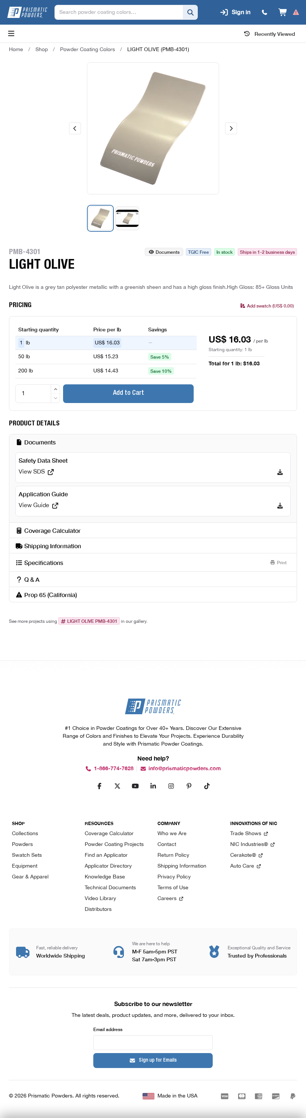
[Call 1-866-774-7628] (264, 12)
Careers (167, 899)
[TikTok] (206, 785)
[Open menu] (11, 33)
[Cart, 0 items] (289, 12)
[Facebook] (99, 785)
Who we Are (172, 834)
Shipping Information (181, 866)
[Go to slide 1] (100, 218)
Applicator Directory (108, 866)
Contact (166, 845)
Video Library (100, 899)
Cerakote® (243, 855)
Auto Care (242, 866)
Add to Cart (128, 393)
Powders (22, 845)
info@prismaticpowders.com (185, 768)
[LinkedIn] (153, 785)
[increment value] (55, 389)
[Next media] (231, 128)
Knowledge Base (105, 877)
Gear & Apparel (30, 877)
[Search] (190, 12)
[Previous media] (75, 128)
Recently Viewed (275, 33)
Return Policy (173, 855)
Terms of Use (172, 888)
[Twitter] (117, 785)
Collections (25, 834)
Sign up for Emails (158, 1060)
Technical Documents (110, 888)
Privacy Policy (174, 877)
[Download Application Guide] (280, 505)
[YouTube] (135, 785)
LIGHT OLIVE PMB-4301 (92, 621)
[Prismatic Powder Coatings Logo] (27, 12)
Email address (107, 1029)
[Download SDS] (280, 472)
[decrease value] (55, 398)
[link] (158, 49)
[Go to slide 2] (127, 218)
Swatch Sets (27, 855)
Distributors (98, 910)
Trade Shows (245, 834)
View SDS (32, 472)
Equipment (24, 866)
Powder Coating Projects (114, 845)
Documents (167, 252)
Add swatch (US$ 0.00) (270, 305)
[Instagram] (170, 785)
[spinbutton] (37, 393)
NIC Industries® (249, 845)
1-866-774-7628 (114, 768)
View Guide (34, 505)
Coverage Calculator (109, 834)
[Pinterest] (188, 785)
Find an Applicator (106, 855)
